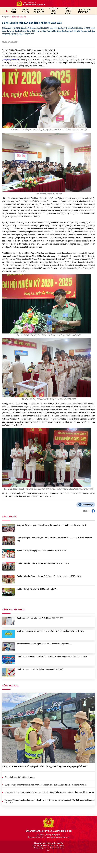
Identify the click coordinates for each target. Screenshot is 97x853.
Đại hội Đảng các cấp (19, 17)
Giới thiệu (14, 11)
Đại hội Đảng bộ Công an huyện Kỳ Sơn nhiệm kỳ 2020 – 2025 (30, 53)
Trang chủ (5, 17)
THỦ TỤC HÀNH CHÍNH (68, 11)
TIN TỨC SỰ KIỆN (25, 11)
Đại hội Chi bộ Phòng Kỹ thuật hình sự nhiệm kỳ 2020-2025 (28, 50)
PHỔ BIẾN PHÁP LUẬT (53, 11)
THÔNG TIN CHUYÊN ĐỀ (39, 11)
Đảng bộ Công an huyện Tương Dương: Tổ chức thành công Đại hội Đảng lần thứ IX (39, 56)
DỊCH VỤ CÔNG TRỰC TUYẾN (84, 11)
